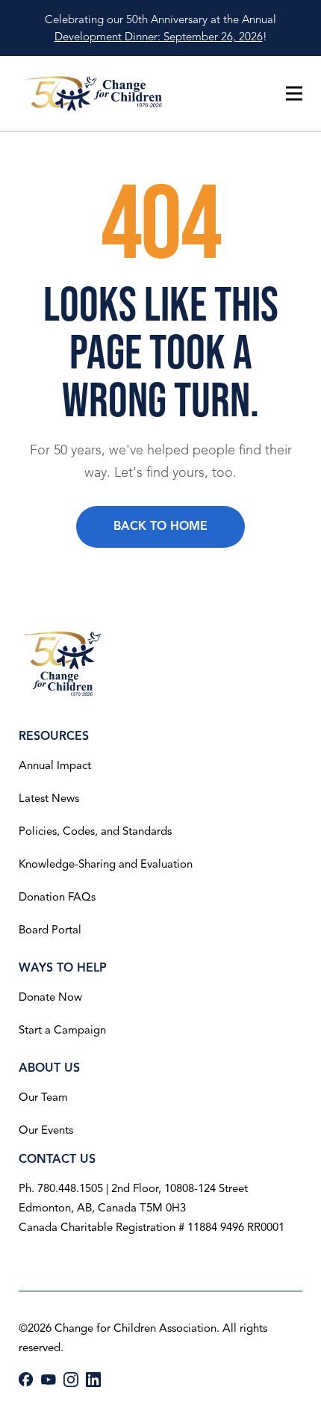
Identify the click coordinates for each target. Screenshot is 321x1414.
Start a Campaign (62, 1030)
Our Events (46, 1130)
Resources (54, 736)
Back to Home (160, 526)
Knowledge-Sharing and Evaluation (106, 864)
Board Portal (50, 929)
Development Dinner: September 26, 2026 (158, 36)
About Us (49, 1067)
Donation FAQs (57, 897)
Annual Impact (55, 765)
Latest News (49, 798)
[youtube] (48, 1379)
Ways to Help (63, 967)
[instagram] (70, 1379)
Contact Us (57, 1159)
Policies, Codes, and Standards (95, 831)
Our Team (43, 1097)
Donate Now (50, 997)
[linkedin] (93, 1379)
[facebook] (26, 1379)
